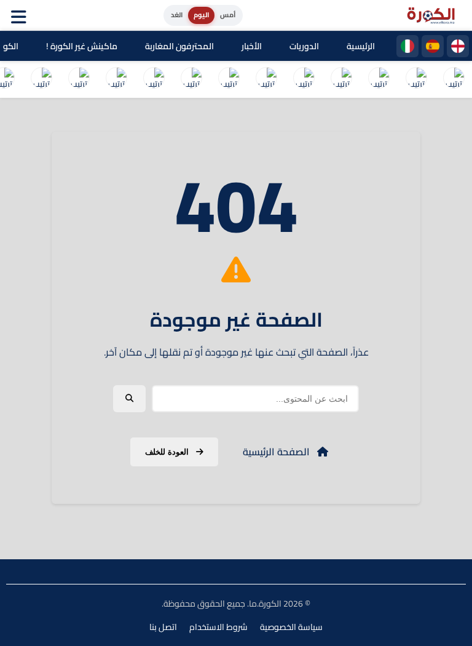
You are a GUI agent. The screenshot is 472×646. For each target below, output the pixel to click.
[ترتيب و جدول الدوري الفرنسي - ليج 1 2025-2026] (341, 79)
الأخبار (252, 46)
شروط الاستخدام (218, 627)
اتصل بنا (163, 627)
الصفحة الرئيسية (277, 451)
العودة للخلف (168, 452)
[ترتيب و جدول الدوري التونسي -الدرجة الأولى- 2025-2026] (41, 79)
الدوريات (304, 46)
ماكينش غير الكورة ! (81, 46)
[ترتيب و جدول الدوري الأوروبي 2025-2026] (191, 79)
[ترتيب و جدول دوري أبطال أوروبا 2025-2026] (228, 79)
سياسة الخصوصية (291, 627)
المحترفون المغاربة (179, 46)
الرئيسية (361, 46)
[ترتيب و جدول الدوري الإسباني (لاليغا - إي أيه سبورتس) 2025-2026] (416, 79)
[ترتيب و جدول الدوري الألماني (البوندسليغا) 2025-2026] (266, 79)
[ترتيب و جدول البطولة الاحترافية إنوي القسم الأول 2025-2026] (453, 79)
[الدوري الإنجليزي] (458, 46)
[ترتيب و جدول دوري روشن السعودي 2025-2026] (116, 79)
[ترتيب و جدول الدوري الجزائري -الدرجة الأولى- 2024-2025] (78, 79)
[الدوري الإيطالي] (407, 46)
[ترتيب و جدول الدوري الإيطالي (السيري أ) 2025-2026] (378, 79)
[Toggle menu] (21, 15)
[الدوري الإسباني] (433, 46)
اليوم (201, 15)
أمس (227, 15)
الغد (177, 15)
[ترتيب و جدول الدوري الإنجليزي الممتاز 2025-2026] (303, 79)
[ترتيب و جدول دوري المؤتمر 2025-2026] (153, 79)
